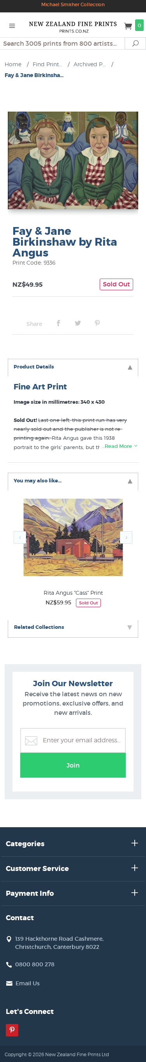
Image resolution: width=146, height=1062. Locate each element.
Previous (20, 537)
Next (126, 537)
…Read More (117, 446)
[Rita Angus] (73, 539)
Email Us (28, 983)
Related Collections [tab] (39, 627)
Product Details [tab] (34, 366)
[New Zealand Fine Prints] (73, 25)
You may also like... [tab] (38, 480)
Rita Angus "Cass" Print (73, 592)
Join (73, 765)
